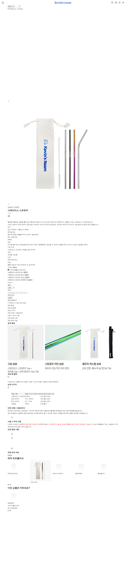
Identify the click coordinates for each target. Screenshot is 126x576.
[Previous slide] (8, 485)
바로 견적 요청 (21, 303)
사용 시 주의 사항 (13, 315)
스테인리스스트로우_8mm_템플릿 (18, 275)
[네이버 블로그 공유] (9, 219)
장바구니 (13, 303)
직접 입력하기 (12, 300)
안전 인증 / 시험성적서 (15, 313)
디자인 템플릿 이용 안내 (17, 270)
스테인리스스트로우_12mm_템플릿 (19, 277)
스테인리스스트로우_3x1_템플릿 (18, 272)
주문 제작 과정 (12, 320)
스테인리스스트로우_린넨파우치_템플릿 (20, 280)
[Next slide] (10, 485)
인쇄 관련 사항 (12, 318)
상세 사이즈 (11, 310)
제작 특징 (11, 305)
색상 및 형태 (12, 308)
